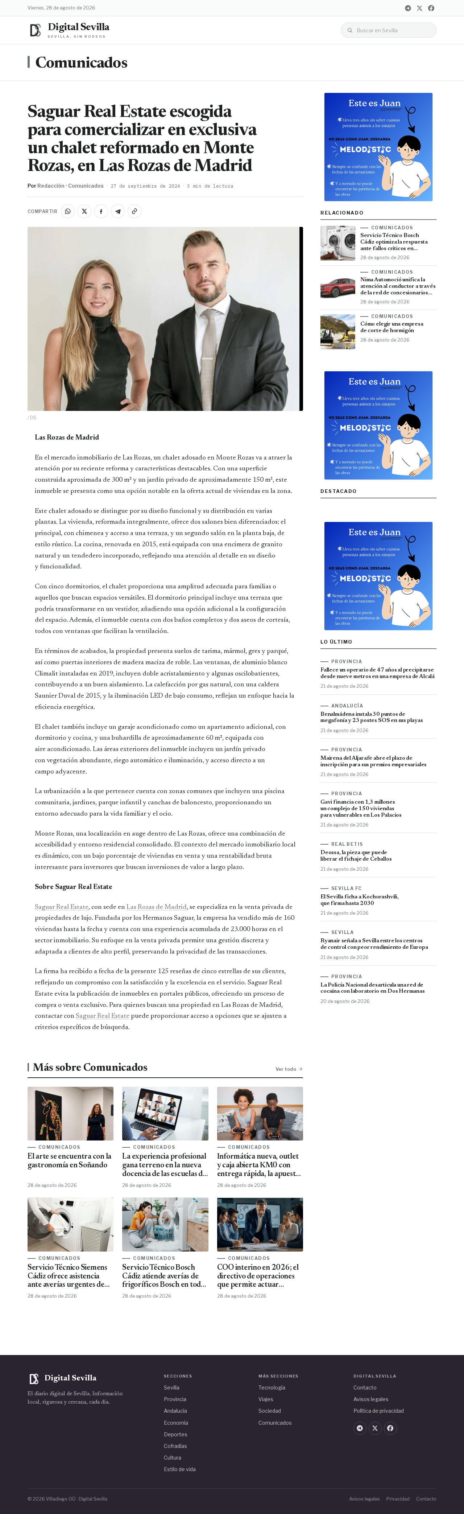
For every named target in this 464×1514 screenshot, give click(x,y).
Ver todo (286, 1069)
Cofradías (175, 1446)
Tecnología (271, 1387)
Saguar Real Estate (61, 907)
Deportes (175, 1434)
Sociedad (269, 1411)
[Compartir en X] (84, 211)
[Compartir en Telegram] (118, 211)
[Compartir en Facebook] (101, 211)
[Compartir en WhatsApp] (68, 211)
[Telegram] (407, 8)
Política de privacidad (378, 1411)
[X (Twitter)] (419, 8)
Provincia (175, 1399)
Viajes (265, 1399)
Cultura (172, 1457)
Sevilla (171, 1387)
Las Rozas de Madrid (157, 907)
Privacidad (398, 1499)
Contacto (365, 1387)
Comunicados (81, 64)
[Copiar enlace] (134, 211)
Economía (176, 1423)
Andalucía (175, 1411)
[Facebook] (431, 8)
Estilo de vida (180, 1469)
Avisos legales (371, 1399)
